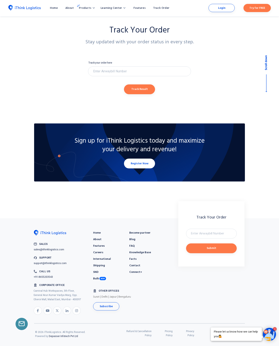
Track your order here (100, 63)
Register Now (139, 163)
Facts (133, 259)
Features (140, 8)
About (69, 8)
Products (85, 8)
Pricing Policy (169, 333)
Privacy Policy (190, 333)
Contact (134, 265)
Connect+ (135, 272)
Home (54, 8)
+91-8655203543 (43, 277)
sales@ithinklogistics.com (49, 249)
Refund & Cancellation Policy (139, 333)
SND (95, 272)
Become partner (140, 233)
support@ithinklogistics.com (50, 263)
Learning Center (112, 8)
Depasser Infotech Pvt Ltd (63, 336)
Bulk (96, 278)
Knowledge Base (140, 252)
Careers (98, 252)
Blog (132, 239)
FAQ (132, 246)
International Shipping (102, 262)
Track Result (139, 89)
